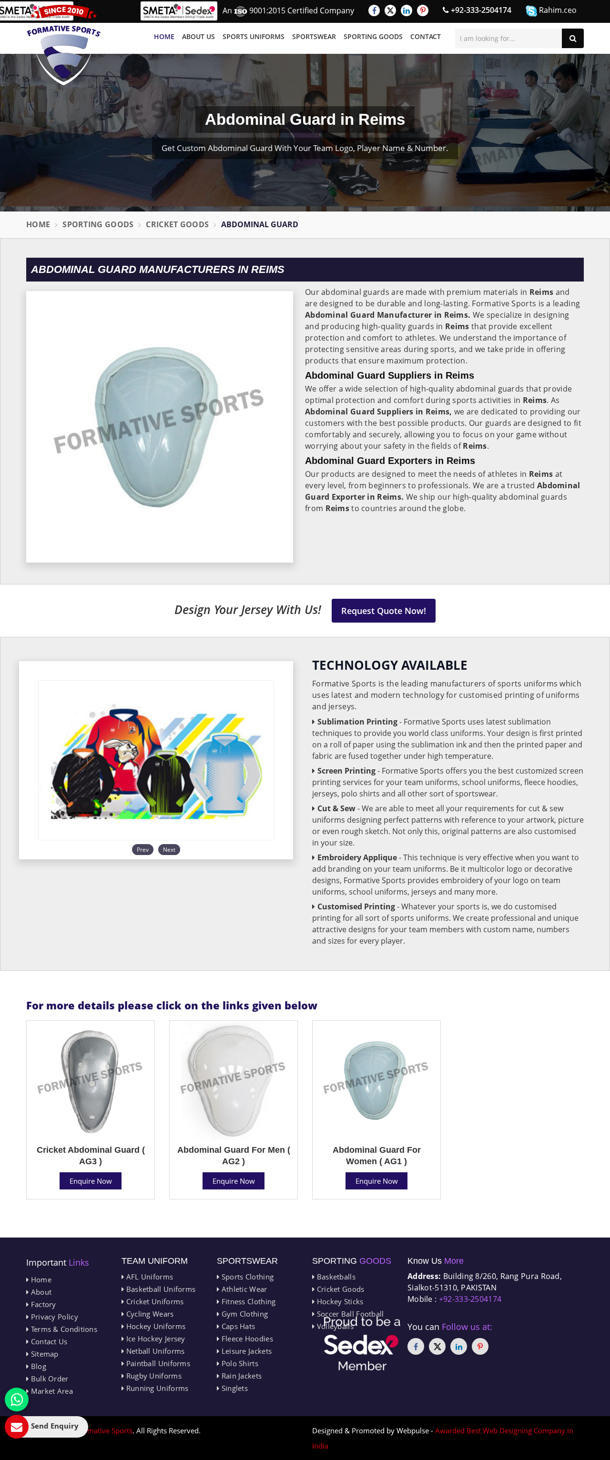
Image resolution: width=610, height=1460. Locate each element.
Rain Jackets (240, 1375)
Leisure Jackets (245, 1351)
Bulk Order (48, 1378)
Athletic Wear (243, 1289)
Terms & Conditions (63, 1329)
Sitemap (43, 1354)
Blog (37, 1366)
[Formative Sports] (64, 45)
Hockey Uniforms (154, 1326)
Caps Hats (237, 1326)
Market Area (51, 1391)
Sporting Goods (373, 36)
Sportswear (314, 36)
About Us (198, 36)
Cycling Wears (148, 1314)
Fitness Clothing (247, 1301)
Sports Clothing (246, 1276)
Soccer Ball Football (349, 1314)
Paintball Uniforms (157, 1363)
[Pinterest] (422, 10)
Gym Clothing (243, 1314)
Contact (425, 36)
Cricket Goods (177, 224)
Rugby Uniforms (153, 1375)
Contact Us (48, 1341)
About (40, 1292)
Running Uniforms (156, 1388)
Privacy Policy (53, 1316)
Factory (42, 1304)
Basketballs (335, 1276)
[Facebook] (374, 10)
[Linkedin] (406, 10)
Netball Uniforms (154, 1351)
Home (164, 36)
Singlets (233, 1388)
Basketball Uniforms (159, 1289)
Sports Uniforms (254, 36)
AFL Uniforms (148, 1276)
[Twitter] (390, 10)
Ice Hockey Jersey (154, 1338)
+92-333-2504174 (480, 10)
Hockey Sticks (339, 1301)
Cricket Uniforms (153, 1301)
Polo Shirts (238, 1363)
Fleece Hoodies (246, 1338)
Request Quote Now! (383, 610)
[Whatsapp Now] (17, 1399)
